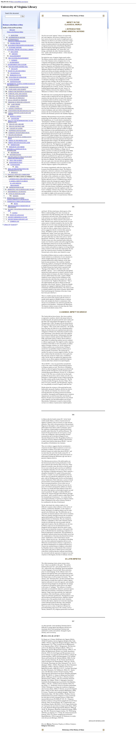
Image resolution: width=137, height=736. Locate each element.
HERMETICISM (15, 145)
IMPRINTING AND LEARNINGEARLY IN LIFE (21, 189)
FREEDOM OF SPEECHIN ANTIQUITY (19, 102)
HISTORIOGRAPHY (15, 154)
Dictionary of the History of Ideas (13, 25)
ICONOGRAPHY (15, 164)
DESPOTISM (14, 35)
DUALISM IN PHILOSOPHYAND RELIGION (21, 45)
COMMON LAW (14, 221)
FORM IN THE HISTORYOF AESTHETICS (20, 91)
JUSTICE (14, 213)
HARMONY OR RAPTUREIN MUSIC (19, 132)
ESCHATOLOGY (15, 73)
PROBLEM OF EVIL (15, 75)
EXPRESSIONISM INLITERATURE (18, 87)
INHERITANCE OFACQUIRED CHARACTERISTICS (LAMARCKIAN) (18, 198)
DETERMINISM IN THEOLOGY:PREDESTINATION (17, 40)
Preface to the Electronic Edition (15, 32)
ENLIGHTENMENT (15, 56)
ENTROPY (14, 60)
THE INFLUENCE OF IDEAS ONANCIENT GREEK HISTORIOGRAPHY (20, 157)
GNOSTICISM (15, 118)
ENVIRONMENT (14, 62)
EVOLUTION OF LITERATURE (17, 77)
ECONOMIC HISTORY (15, 47)
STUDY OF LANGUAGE (17, 215)
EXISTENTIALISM (15, 81)
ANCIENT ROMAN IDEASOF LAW (18, 219)
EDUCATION (14, 51)
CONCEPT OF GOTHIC (16, 128)
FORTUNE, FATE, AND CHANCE (17, 93)
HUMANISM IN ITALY (15, 162)
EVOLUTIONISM (14, 79)
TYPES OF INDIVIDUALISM (16, 194)
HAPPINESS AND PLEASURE (17, 130)
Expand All (13, 224)
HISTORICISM (15, 152)
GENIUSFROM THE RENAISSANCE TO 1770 (21, 110)
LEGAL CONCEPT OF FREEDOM (17, 100)
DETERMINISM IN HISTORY (17, 37)
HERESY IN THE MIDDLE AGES (18, 140)
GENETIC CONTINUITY (15, 108)
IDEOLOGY (14, 172)
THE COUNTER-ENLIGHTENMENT (18, 58)
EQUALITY (14, 69)
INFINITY (15, 196)
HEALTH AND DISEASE (15, 135)
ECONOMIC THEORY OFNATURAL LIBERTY (20, 49)
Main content (14, 1)
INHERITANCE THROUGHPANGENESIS (19, 201)
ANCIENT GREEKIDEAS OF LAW (17, 217)
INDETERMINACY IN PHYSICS (17, 191)
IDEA (16, 167)
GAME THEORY (15, 104)
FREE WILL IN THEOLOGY (17, 98)
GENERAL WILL (14, 106)
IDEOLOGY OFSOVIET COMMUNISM (19, 174)
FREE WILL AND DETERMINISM (18, 96)
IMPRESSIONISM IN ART (16, 187)
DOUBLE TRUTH (15, 43)
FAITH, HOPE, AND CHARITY (17, 89)
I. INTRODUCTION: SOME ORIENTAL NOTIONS (22, 179)
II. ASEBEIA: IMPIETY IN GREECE (18, 181)
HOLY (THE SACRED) (16, 160)
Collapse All (7, 224)
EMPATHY (15, 54)
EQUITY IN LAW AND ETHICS (17, 71)
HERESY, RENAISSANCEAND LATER (19, 142)
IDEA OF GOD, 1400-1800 (16, 124)
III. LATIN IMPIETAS (15, 183)
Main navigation (23, 1)
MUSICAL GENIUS (15, 116)
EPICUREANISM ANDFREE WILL (18, 66)
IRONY (16, 203)
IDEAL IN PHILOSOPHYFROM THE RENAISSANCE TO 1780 (18, 169)
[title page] (12, 30)
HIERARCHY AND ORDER (16, 147)
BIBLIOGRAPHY (14, 185)
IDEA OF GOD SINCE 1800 (16, 126)
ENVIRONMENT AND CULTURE (17, 64)
